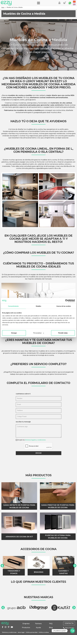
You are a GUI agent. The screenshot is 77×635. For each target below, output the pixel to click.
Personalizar (37, 333)
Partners (38, 623)
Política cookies (44, 632)
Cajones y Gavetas (63, 572)
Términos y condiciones (9, 632)
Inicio (2, 7)
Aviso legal (21, 632)
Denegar (14, 333)
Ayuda (38, 627)
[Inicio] (6, 3)
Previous (2, 565)
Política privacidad (31, 632)
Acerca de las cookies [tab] (63, 306)
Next (74, 565)
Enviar (39, 453)
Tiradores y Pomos (14, 572)
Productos (26, 627)
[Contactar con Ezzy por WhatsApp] (70, 3)
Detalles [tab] (38, 306)
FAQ (50, 623)
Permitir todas (63, 333)
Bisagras (38, 572)
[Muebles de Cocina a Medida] (74, 2)
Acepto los (32, 440)
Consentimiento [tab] (13, 306)
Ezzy (4, 623)
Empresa (26, 623)
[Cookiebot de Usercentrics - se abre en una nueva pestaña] (66, 300)
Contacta (69, 623)
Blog (51, 627)
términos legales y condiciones (35, 440)
